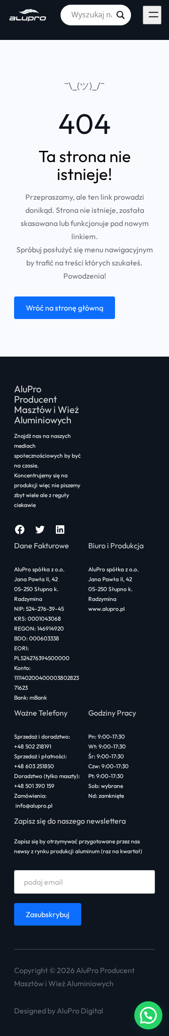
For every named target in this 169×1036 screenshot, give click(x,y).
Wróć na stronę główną (64, 307)
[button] (148, 1015)
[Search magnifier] (120, 15)
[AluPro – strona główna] (28, 15)
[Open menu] (152, 15)
